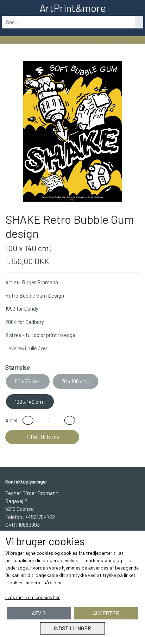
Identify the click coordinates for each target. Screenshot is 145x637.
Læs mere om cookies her (32, 597)
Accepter (106, 613)
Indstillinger (72, 628)
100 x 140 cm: (30, 401)
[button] (28, 420)
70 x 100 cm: (75, 381)
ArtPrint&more (72, 7)
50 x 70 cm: (28, 381)
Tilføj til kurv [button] (42, 437)
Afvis (39, 613)
